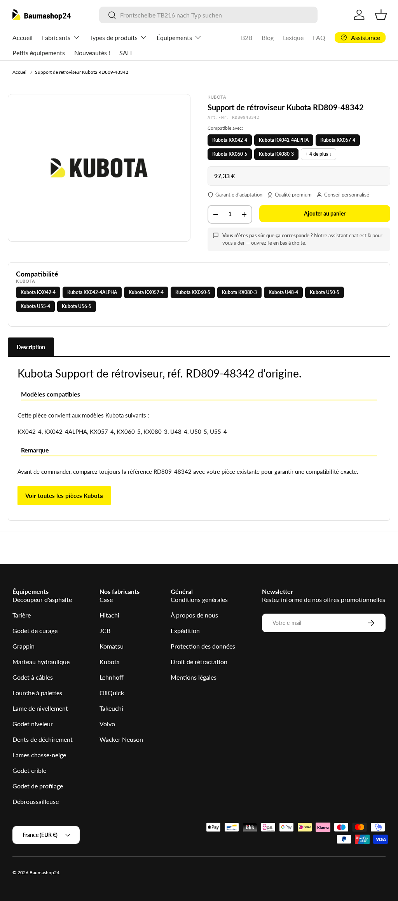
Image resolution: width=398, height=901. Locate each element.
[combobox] (208, 15)
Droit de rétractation (199, 661)
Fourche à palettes (37, 692)
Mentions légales (193, 677)
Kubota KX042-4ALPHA (284, 140)
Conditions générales (199, 599)
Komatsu (112, 646)
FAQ (319, 37)
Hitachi (109, 615)
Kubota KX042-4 (229, 140)
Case (106, 599)
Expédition (185, 630)
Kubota (110, 661)
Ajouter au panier (325, 213)
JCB (105, 630)
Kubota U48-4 (283, 292)
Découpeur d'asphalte (42, 599)
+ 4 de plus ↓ (318, 154)
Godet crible (29, 770)
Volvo (107, 723)
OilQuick (112, 692)
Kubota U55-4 (35, 306)
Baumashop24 (44, 872)
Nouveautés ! (92, 52)
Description (31, 347)
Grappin (23, 646)
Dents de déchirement (42, 739)
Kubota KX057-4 (337, 140)
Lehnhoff (112, 677)
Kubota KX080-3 (276, 154)
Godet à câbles (32, 677)
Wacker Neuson (121, 739)
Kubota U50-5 (324, 292)
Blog (268, 37)
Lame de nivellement (40, 708)
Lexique (293, 37)
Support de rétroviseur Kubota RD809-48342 (81, 72)
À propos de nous (194, 615)
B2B (246, 37)
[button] (380, 14)
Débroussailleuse (35, 801)
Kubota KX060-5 (229, 154)
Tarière (21, 615)
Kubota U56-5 (76, 306)
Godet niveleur (32, 723)
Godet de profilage (37, 786)
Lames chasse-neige (39, 754)
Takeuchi (111, 708)
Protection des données (203, 646)
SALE (126, 52)
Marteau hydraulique (41, 661)
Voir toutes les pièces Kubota (64, 495)
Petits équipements (38, 52)
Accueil (22, 37)
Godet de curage (35, 630)
